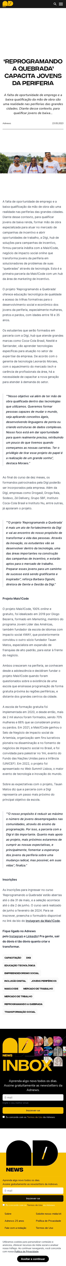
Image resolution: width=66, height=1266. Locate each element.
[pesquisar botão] (55, 4)
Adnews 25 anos (14, 1221)
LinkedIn (32, 936)
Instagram (16, 936)
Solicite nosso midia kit (48, 1214)
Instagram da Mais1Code (43, 920)
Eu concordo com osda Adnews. (30, 1117)
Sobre (8, 1214)
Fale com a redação (15, 1228)
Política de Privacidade (48, 1221)
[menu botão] (60, 4)
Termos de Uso (34, 1117)
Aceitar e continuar (33, 1259)
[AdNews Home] (8, 4)
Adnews (7, 123)
